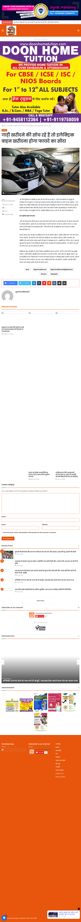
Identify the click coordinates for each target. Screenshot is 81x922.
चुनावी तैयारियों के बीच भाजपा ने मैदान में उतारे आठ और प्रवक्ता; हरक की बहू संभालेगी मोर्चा (45, 552)
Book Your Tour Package (40, 622)
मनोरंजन (58, 757)
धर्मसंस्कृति (58, 750)
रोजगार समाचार (60, 770)
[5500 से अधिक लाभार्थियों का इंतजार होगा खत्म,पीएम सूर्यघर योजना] (40, 391)
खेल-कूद (58, 764)
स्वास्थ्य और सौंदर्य (60, 760)
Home (5, 126)
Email (4, 524)
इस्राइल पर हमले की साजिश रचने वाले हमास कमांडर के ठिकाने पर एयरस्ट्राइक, (13, 329)
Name (4, 516)
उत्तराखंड (58, 744)
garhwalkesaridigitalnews (62, 269)
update (55, 274)
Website (45, 524)
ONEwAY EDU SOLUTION (28, 918)
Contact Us (59, 773)
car (28, 269)
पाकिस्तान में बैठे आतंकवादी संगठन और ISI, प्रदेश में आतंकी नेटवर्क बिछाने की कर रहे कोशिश (67, 474)
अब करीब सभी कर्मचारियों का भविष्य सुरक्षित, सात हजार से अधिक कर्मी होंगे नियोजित (43, 589)
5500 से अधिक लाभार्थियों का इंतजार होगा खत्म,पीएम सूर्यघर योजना (39, 474)
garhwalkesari (40, 269)
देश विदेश (10, 126)
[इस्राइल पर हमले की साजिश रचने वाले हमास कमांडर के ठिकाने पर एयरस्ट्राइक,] (13, 318)
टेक (56, 754)
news (44, 274)
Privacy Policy (60, 777)
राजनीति (58, 767)
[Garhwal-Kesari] (11, 30)
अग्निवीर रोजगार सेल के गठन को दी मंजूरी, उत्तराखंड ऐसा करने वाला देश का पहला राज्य (44, 580)
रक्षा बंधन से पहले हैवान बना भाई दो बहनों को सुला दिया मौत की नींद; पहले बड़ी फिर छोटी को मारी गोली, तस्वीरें (41, 22)
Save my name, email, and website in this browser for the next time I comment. (29, 532)
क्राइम (57, 747)
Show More (40, 601)
